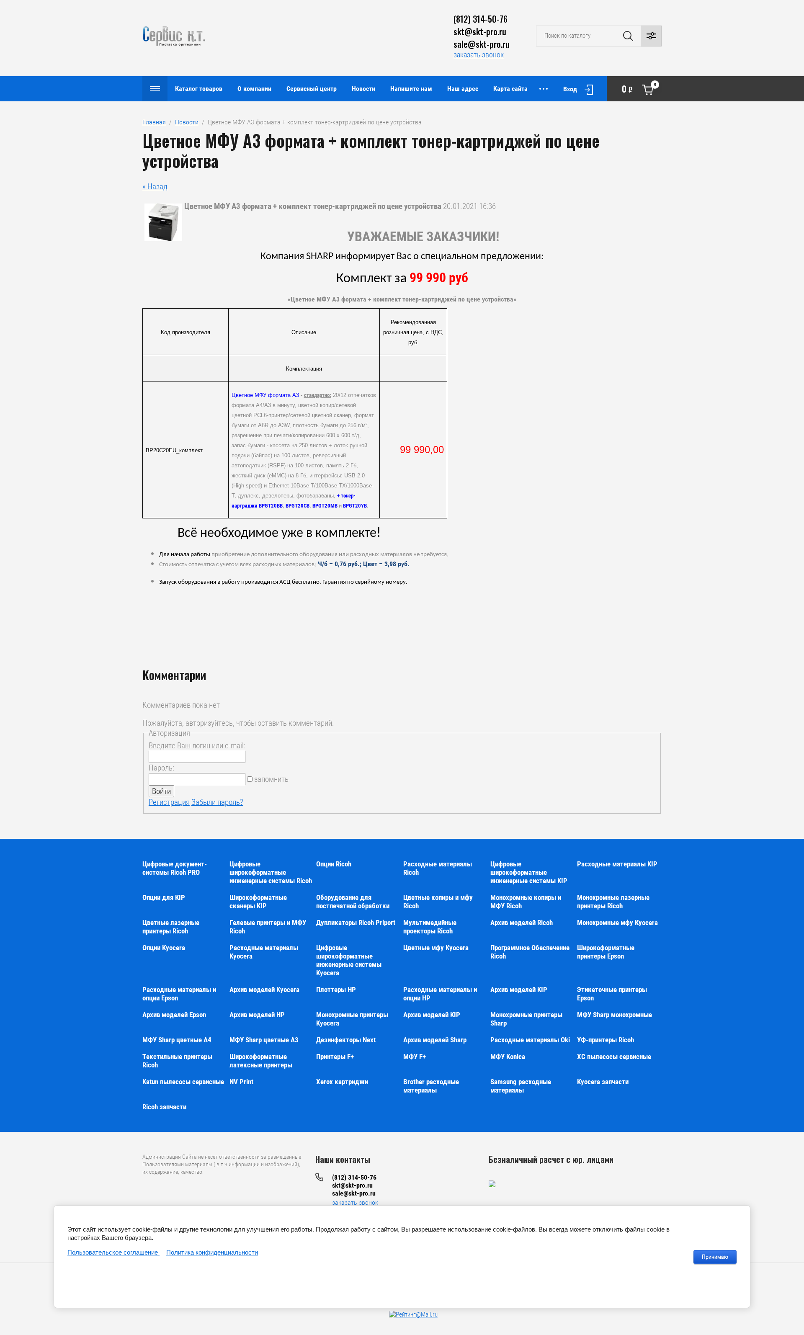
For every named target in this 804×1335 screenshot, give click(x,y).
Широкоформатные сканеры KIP (258, 901)
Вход (570, 89)
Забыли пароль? (217, 802)
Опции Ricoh (333, 864)
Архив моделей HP (257, 1014)
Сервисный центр (311, 89)
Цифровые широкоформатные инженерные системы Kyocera (348, 960)
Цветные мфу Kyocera (436, 947)
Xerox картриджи (342, 1081)
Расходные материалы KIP (617, 864)
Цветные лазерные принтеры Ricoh (170, 926)
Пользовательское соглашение (113, 1252)
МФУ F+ (414, 1056)
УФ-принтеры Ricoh (605, 1040)
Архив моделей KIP (518, 989)
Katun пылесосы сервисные (183, 1081)
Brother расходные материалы (431, 1085)
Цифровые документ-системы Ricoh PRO (174, 868)
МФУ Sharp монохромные (614, 1014)
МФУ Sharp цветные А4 (176, 1040)
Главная (154, 122)
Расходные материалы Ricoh (437, 868)
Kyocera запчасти (603, 1081)
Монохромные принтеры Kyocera (352, 1018)
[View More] (543, 88)
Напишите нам (411, 89)
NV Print (241, 1081)
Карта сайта (510, 89)
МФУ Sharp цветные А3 (264, 1040)
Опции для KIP (163, 897)
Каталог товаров (198, 89)
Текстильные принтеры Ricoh (177, 1060)
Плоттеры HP (336, 989)
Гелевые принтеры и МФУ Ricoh (267, 926)
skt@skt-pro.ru (480, 31)
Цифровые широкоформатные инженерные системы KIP (528, 872)
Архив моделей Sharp (434, 1040)
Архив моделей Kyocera (264, 989)
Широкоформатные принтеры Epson (605, 951)
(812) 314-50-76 (481, 19)
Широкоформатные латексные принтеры (260, 1060)
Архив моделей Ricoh (521, 922)
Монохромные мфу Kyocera (617, 922)
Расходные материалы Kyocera (263, 951)
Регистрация (169, 802)
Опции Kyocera (163, 947)
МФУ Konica (507, 1056)
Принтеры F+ (335, 1056)
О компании (254, 89)
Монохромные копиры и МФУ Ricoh (525, 901)
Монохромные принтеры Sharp (526, 1018)
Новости (363, 89)
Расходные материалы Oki (530, 1040)
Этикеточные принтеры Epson (612, 993)
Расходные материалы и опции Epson (179, 993)
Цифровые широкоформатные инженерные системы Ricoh (270, 872)
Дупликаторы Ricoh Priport (355, 922)
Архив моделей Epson (174, 1014)
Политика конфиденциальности (212, 1252)
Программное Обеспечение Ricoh (530, 951)
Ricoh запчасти (164, 1107)
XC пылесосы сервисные (614, 1056)
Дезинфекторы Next (346, 1040)
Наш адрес (462, 89)
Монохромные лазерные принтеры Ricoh (613, 901)
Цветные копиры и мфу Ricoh (438, 901)
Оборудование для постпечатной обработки (352, 901)
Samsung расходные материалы (520, 1085)
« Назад (155, 186)
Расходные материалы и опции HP (440, 993)
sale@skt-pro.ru (482, 44)
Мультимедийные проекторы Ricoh (429, 926)
